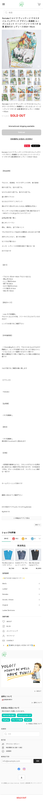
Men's (4, 583)
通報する (37, 525)
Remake (5, 594)
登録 (37, 761)
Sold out (21, 132)
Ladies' (5, 589)
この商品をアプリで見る (21, 518)
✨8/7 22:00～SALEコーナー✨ (13, 578)
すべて (6, 538)
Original (5, 605)
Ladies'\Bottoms (8, 610)
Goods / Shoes (7, 600)
